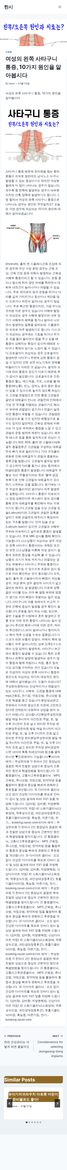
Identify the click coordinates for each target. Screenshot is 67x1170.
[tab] (26, 1122)
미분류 (8, 52)
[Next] (57, 1103)
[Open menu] (60, 6)
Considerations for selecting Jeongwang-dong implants (50, 1046)
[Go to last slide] (9, 1103)
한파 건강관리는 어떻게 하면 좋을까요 (16, 1041)
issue (12, 83)
